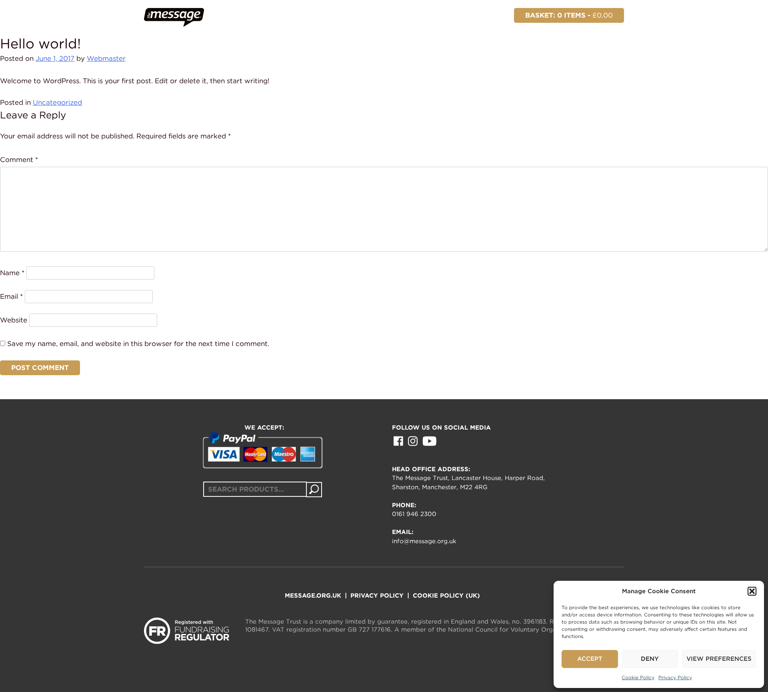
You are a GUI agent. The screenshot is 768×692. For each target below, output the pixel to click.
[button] (752, 591)
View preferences (719, 658)
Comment (19, 160)
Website (13, 320)
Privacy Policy (675, 677)
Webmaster (106, 58)
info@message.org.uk (424, 541)
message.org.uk (313, 595)
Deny (650, 658)
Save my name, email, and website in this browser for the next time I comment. (138, 344)
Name (12, 273)
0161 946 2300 (414, 514)
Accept (589, 658)
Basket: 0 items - (569, 15)
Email (11, 296)
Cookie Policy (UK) (446, 595)
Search (314, 489)
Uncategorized (57, 102)
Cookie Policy (638, 677)
